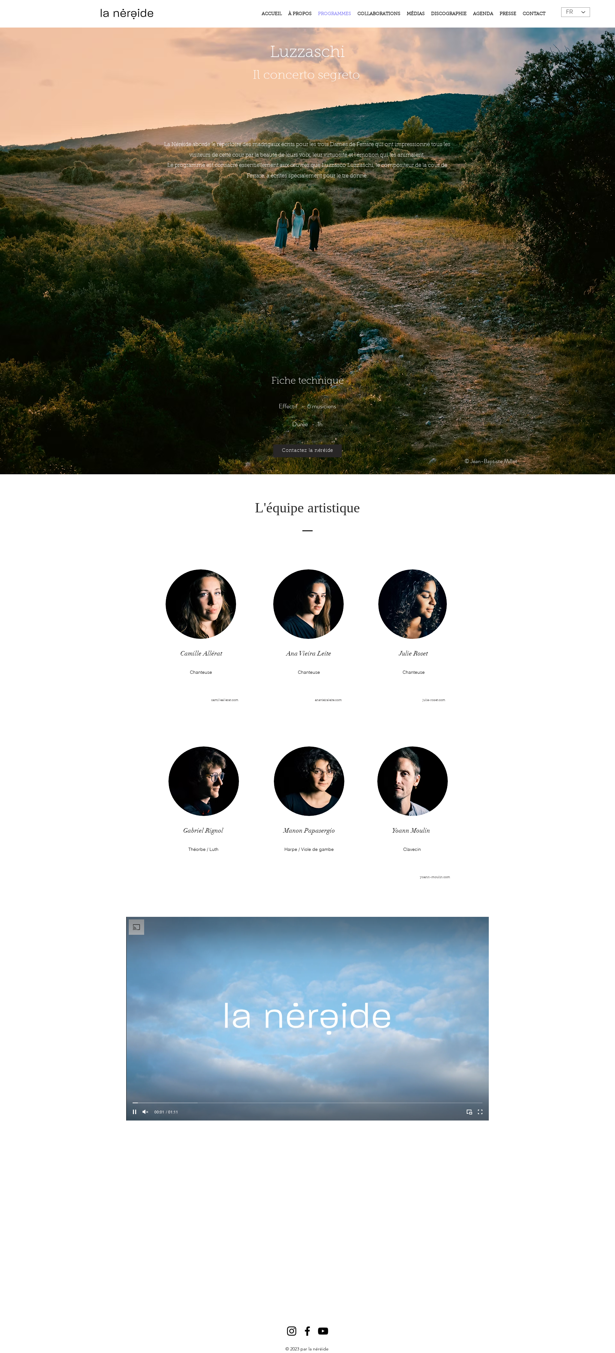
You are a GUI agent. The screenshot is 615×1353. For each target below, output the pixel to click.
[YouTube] (323, 1331)
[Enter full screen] (480, 1112)
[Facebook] (307, 1331)
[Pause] (134, 1112)
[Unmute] (145, 1112)
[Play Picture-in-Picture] (469, 1112)
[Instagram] (291, 1331)
